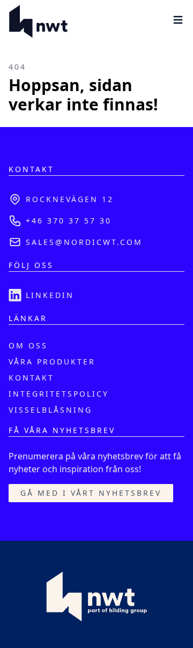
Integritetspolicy (59, 394)
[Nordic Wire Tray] (38, 21)
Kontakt (31, 378)
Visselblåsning (50, 410)
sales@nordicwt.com (84, 242)
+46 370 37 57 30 (69, 220)
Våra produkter (52, 361)
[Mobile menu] (178, 19)
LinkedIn (50, 295)
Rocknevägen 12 (70, 199)
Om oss (28, 345)
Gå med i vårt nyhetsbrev (90, 493)
